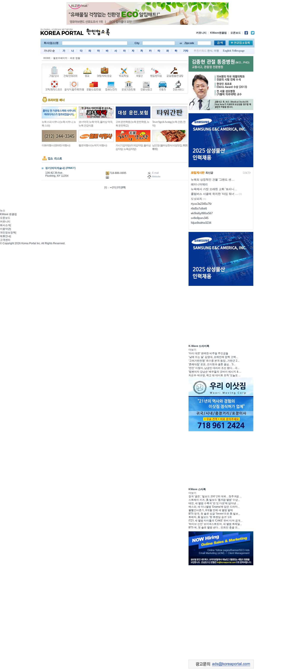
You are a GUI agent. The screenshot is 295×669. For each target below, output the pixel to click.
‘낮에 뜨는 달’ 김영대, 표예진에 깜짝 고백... (213, 357)
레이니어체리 (199, 184)
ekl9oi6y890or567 (202, 213)
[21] (114, 187)
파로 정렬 (75, 58)
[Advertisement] (221, 315)
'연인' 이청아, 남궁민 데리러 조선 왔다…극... (214, 368)
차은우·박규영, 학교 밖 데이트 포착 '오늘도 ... (214, 375)
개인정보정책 (8, 232)
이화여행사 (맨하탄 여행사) (56, 145)
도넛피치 (196, 198)
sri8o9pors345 (199, 218)
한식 (210, 50)
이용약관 (5, 228)
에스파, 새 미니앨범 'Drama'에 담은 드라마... (214, 506)
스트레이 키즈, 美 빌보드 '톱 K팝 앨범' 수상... (214, 499)
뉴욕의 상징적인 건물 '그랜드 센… (212, 179)
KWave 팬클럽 (8, 214)
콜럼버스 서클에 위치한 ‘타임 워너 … (214, 193)
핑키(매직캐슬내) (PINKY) (60, 168)
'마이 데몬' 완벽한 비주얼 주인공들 (208, 353)
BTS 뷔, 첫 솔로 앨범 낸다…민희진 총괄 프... (214, 527)
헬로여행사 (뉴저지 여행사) (93, 145)
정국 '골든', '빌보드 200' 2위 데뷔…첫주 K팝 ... (215, 496)
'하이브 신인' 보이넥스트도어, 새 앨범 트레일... (215, 524)
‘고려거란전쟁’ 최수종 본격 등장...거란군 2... (214, 360)
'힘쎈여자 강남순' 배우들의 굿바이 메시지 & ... (215, 371)
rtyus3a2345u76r (201, 203)
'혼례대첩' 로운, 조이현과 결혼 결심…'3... (212, 364)
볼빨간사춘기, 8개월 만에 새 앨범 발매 (211, 510)
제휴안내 (5, 236)
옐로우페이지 (60, 58)
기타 (185, 50)
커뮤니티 (201, 32)
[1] (105, 187)
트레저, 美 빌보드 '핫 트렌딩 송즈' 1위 (210, 517)
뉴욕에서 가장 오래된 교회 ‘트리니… (214, 189)
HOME (47, 58)
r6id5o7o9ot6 (199, 208)
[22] (119, 187)
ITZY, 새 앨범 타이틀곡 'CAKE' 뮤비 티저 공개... (215, 520)
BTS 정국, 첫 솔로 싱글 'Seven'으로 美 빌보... (214, 513)
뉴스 (2, 210)
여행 (216, 50)
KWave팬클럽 (218, 32)
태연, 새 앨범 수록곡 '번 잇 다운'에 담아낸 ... (214, 503)
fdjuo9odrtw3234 (201, 222)
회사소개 (5, 225)
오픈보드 (235, 32)
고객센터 (5, 239)
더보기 (192, 349)
